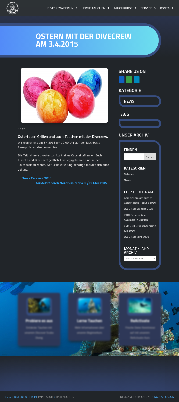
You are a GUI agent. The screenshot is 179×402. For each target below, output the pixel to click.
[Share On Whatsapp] (129, 79)
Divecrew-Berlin (60, 8)
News (129, 101)
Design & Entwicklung (147, 397)
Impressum (45, 397)
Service (146, 8)
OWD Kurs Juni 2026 (136, 237)
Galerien (129, 174)
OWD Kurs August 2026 (138, 209)
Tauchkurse (123, 8)
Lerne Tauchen (93, 8)
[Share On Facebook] (121, 79)
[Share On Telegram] (136, 79)
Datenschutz (65, 397)
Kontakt (166, 8)
